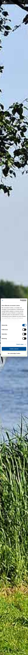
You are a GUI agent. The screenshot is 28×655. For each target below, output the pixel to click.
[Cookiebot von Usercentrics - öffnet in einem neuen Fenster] (20, 300)
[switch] (24, 329)
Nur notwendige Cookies (14, 353)
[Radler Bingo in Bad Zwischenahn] (4, 2)
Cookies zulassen (14, 348)
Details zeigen (20, 344)
